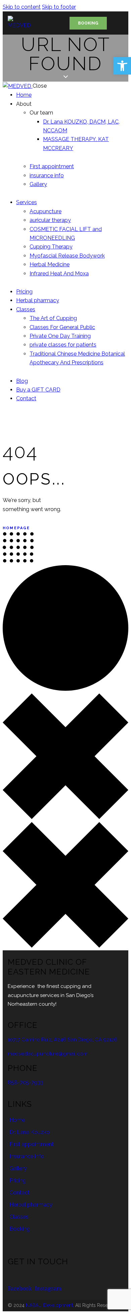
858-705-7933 (25, 1082)
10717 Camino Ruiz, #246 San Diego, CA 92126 (62, 1040)
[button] (122, 66)
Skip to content (22, 7)
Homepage (16, 528)
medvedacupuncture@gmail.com (48, 1054)
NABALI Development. (50, 1305)
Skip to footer (59, 7)
